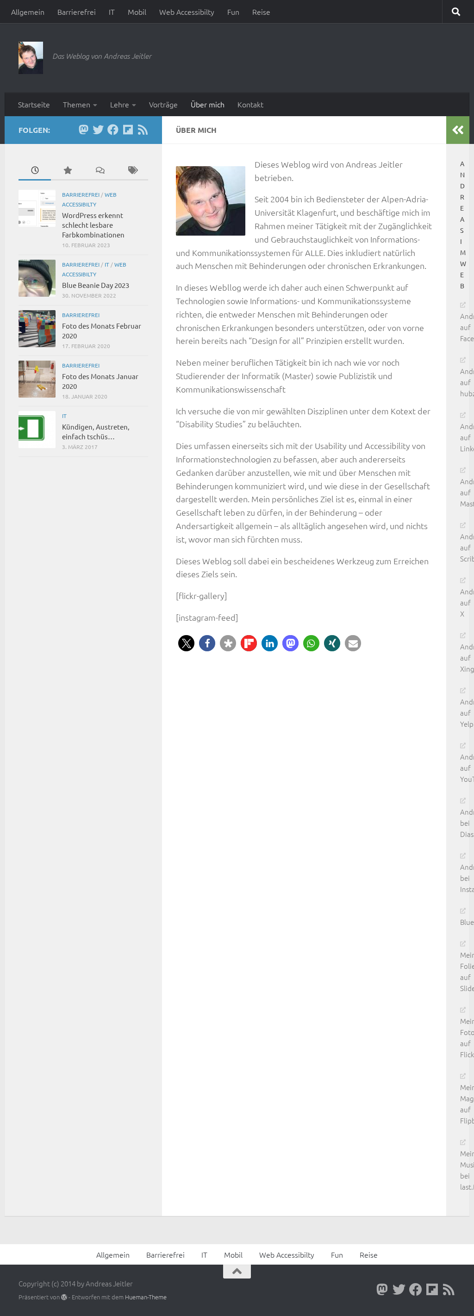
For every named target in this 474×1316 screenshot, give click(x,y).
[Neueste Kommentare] (99, 171)
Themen (76, 104)
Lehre (119, 104)
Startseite (34, 104)
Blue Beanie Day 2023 (95, 285)
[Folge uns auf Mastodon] (83, 129)
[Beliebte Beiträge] (67, 171)
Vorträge (163, 104)
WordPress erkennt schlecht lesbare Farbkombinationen (93, 225)
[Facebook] (112, 129)
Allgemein (27, 11)
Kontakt (250, 104)
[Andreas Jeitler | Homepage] (31, 58)
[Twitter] (98, 129)
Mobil (137, 11)
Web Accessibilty (186, 11)
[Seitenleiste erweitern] (457, 130)
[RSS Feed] (142, 129)
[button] (186, 643)
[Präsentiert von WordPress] (64, 1297)
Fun (233, 11)
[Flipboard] (127, 129)
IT (112, 11)
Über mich (208, 104)
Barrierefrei (76, 11)
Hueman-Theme (146, 1296)
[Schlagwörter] (132, 171)
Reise (261, 11)
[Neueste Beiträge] (35, 171)
